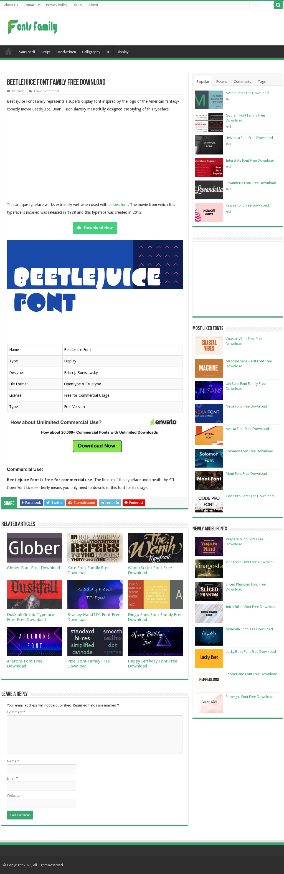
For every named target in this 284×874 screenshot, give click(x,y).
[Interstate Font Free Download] (209, 167)
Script (45, 52)
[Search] (278, 5)
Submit (92, 5)
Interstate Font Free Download (250, 160)
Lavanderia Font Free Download (251, 183)
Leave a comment (46, 91)
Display (122, 52)
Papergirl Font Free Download (249, 697)
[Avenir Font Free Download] (209, 100)
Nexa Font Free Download (246, 406)
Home (8, 51)
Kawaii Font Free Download (247, 205)
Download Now (98, 228)
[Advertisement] (177, 27)
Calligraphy (91, 52)
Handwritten (66, 52)
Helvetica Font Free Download (249, 138)
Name (13, 761)
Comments (242, 81)
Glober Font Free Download (33, 567)
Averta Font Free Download (247, 429)
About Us (11, 5)
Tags (262, 81)
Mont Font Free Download (246, 473)
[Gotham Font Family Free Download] (209, 122)
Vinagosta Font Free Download (250, 562)
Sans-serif (27, 52)
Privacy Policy (56, 5)
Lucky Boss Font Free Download (251, 651)
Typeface (18, 91)
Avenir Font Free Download (247, 93)
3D (108, 52)
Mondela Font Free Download (249, 629)
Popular (203, 81)
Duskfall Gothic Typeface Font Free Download (30, 617)
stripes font (118, 204)
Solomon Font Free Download (249, 451)
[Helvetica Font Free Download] (209, 144)
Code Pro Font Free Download (250, 496)
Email (12, 778)
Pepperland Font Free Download (251, 674)
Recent (221, 81)
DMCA (77, 5)
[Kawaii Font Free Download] (209, 212)
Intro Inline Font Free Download (251, 607)
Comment (16, 712)
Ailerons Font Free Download (24, 664)
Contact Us (32, 5)
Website (13, 795)
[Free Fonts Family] (33, 25)
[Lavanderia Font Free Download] (209, 190)
